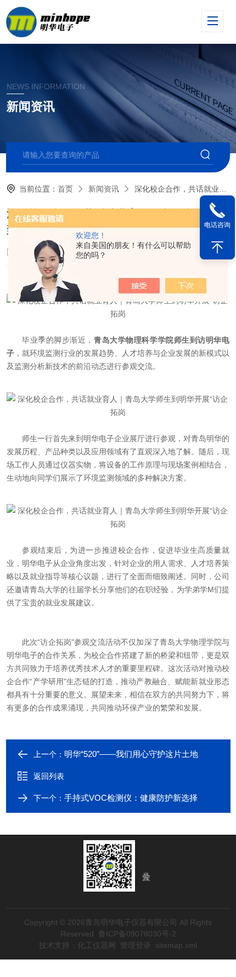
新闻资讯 (103, 188)
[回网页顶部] (217, 247)
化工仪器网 (96, 945)
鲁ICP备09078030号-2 (137, 933)
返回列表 (48, 776)
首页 (65, 188)
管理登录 (135, 945)
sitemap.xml (176, 945)
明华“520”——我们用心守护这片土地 (131, 754)
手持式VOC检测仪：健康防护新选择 (131, 797)
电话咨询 (217, 225)
